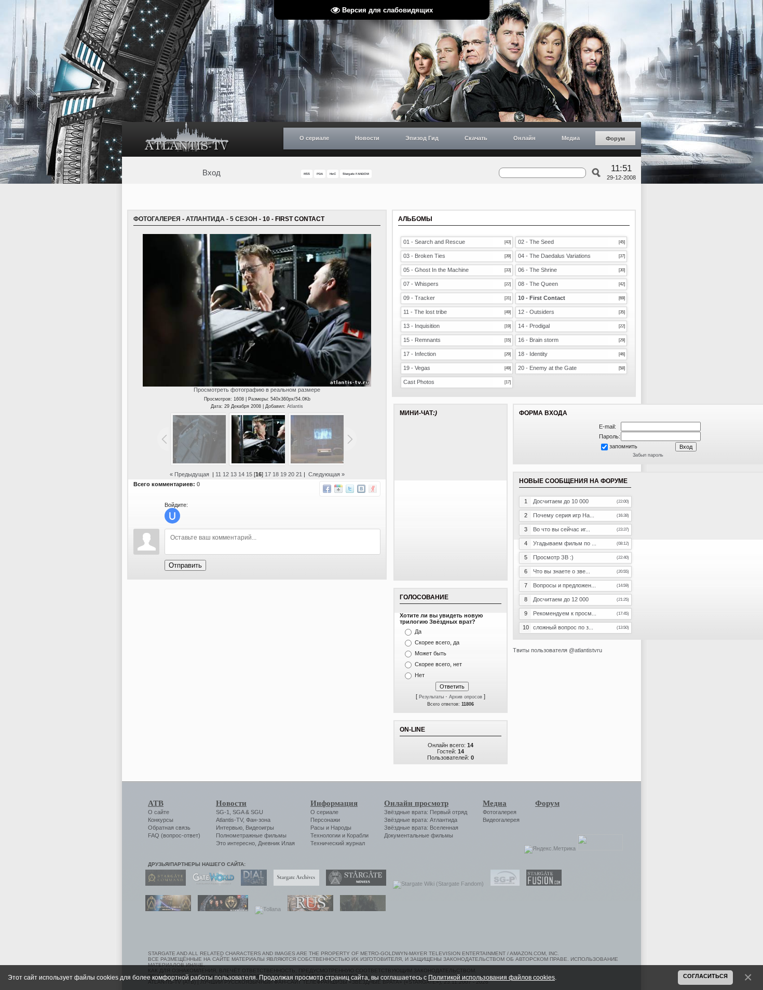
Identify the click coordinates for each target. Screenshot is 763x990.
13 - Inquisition (421, 326)
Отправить (185, 565)
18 (275, 474)
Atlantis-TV (229, 820)
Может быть (430, 653)
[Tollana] (265, 909)
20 (291, 474)
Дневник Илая (276, 843)
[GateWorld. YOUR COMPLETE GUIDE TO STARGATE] (210, 884)
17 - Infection (419, 354)
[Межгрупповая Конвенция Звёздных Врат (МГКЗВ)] (165, 909)
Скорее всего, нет (438, 664)
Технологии (325, 835)
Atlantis (295, 406)
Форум (615, 138)
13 (233, 474)
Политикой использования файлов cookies (491, 977)
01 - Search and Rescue (434, 242)
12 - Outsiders (536, 312)
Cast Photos (418, 382)
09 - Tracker (419, 298)
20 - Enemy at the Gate (547, 368)
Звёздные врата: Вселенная (421, 827)
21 (299, 474)
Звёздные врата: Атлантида (420, 820)
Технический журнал (337, 843)
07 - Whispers (421, 284)
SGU (257, 812)
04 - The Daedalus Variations (554, 256)
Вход (211, 173)
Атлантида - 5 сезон (221, 219)
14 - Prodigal (534, 326)
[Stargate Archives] (293, 884)
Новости (367, 138)
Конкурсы (160, 820)
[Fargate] (307, 909)
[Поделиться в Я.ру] (373, 489)
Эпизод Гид (422, 138)
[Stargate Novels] (353, 884)
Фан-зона (258, 820)
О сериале (314, 138)
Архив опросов (465, 696)
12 (226, 474)
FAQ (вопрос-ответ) (174, 835)
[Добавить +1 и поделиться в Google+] (338, 489)
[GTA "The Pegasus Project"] (360, 909)
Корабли (358, 835)
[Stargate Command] (163, 884)
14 (241, 474)
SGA (238, 812)
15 (249, 474)
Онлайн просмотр (416, 803)
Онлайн (524, 138)
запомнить (623, 446)
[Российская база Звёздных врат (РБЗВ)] (220, 909)
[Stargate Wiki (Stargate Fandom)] (436, 884)
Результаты (431, 696)
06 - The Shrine (537, 270)
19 (283, 474)
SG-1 (222, 812)
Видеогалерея (501, 820)
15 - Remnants (422, 340)
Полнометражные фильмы (251, 835)
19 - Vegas (416, 368)
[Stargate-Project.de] (502, 884)
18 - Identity (533, 354)
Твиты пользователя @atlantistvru (557, 650)
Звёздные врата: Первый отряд (425, 812)
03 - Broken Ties (424, 256)
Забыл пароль (648, 455)
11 (218, 474)
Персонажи (325, 820)
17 (268, 474)
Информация (334, 803)
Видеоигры (260, 827)
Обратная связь (169, 827)
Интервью (229, 827)
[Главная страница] (187, 139)
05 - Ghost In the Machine (436, 270)
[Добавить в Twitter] (350, 489)
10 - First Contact (541, 298)
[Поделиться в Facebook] (327, 489)
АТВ (156, 803)
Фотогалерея (157, 219)
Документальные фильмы (418, 835)
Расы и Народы (330, 827)
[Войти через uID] (172, 516)
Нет (420, 675)
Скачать (476, 138)
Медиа (571, 138)
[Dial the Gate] (251, 884)
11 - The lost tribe (425, 312)
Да (418, 631)
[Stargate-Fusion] (541, 884)
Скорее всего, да (437, 642)
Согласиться (705, 976)
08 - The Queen (538, 284)
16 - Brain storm (538, 340)
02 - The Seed (536, 242)
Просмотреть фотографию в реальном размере (257, 390)
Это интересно (235, 843)
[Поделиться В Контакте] (361, 489)
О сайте (158, 812)
